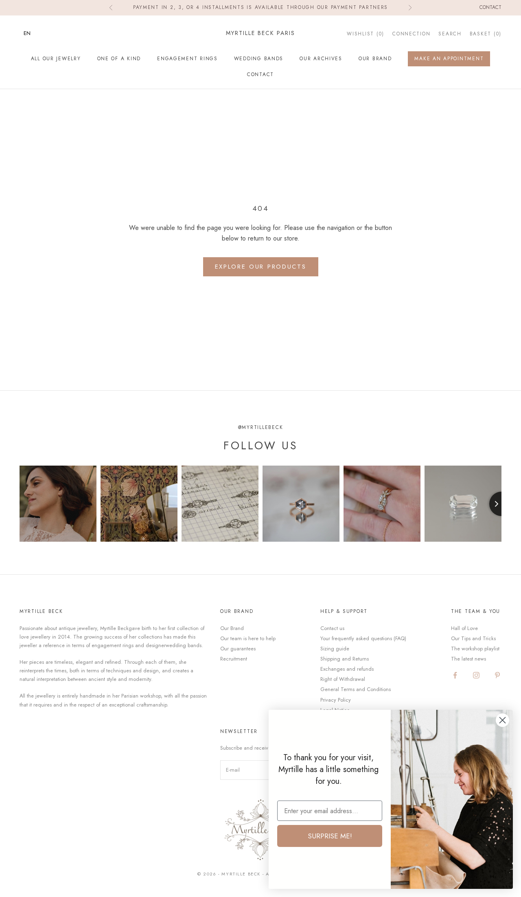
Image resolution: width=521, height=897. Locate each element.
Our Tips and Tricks (473, 638)
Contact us (332, 628)
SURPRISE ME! (330, 836)
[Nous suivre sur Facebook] (455, 675)
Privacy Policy (335, 700)
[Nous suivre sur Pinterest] (497, 675)
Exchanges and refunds (347, 669)
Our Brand (375, 58)
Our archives (321, 58)
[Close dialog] (502, 720)
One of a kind (119, 58)
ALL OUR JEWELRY (56, 58)
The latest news (468, 659)
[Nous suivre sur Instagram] (476, 675)
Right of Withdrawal (342, 679)
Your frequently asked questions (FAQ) (363, 638)
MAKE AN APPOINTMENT (449, 58)
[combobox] (33, 33)
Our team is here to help (248, 638)
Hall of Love (464, 628)
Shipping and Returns (344, 659)
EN (27, 33)
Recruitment (233, 659)
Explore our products (260, 266)
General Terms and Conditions (355, 689)
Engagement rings (187, 58)
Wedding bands (258, 58)
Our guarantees (238, 648)
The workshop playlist (475, 648)
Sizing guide (334, 648)
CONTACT (260, 74)
